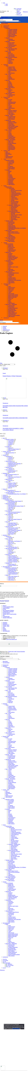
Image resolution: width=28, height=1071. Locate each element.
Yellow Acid (11, 543)
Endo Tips (10, 735)
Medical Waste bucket (13, 295)
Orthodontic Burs (12, 226)
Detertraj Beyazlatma (9, 503)
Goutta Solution (11, 94)
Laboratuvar (6, 317)
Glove (9, 286)
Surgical (10, 174)
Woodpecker (5, 403)
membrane (7, 152)
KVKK (4, 609)
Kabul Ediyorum (16, 1028)
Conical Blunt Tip (15, 195)
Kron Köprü (8, 109)
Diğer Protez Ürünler (12, 524)
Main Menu (5, 661)
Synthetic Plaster (11, 137)
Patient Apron (11, 288)
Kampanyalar (5, 496)
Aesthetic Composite (12, 30)
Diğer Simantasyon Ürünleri (14, 530)
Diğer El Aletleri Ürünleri (13, 449)
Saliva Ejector (11, 293)
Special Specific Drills (13, 211)
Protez (6, 98)
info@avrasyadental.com (11, 639)
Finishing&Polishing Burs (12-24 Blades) (17, 228)
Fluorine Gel (11, 43)
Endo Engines (11, 281)
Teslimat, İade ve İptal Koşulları (9, 614)
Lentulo (9, 82)
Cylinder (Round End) (16, 192)
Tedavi (6, 65)
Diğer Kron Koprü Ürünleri (14, 512)
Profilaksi (10, 144)
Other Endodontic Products (11, 474)
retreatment (10, 86)
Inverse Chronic (11, 225)
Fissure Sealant (11, 42)
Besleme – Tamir (9, 115)
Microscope (10, 269)
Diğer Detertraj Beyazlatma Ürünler (16, 506)
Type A (9, 131)
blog (4, 615)
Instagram (7, 600)
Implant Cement (11, 121)
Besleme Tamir (8, 499)
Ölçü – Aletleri (8, 129)
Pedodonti (7, 41)
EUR (6, 5)
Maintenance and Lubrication (14, 280)
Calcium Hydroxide (12, 70)
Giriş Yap (5, 959)
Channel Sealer (11, 66)
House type (10, 140)
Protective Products (12, 45)
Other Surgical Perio (9, 452)
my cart (4, 961)
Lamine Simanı (11, 125)
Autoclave (10, 253)
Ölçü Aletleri (8, 514)
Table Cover (10, 289)
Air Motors (10, 166)
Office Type (10, 142)
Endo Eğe (7, 80)
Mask (9, 300)
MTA (9, 71)
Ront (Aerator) (11, 223)
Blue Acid (10, 53)
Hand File (10, 89)
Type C (9, 132)
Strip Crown (10, 112)
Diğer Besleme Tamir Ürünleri (14, 501)
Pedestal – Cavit (11, 68)
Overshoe (10, 291)
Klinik (6, 285)
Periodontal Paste (9, 156)
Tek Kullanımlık (7, 283)
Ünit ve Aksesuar (9, 243)
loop (9, 268)
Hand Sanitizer (11, 311)
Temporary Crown (12, 111)
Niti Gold (10, 85)
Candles (10, 106)
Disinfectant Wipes (12, 310)
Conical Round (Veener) (16, 194)
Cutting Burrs (11, 188)
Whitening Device (12, 278)
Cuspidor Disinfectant (13, 308)
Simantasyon (8, 120)
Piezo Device (11, 275)
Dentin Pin (10, 62)
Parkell (4, 373)
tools (5, 159)
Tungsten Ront (11, 222)
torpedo (12, 200)
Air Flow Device (11, 277)
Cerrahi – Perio (7, 150)
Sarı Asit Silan (11, 54)
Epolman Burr (14, 215)
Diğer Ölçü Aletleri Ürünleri (14, 519)
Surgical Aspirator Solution (14, 315)
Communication (6, 616)
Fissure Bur (13, 191)
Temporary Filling (12, 69)
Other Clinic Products (12, 576)
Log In (4, 967)
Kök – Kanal (8, 74)
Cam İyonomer (8, 47)
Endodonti (6, 64)
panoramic (10, 262)
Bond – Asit (8, 51)
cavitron (10, 276)
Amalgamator (11, 274)
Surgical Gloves (11, 287)
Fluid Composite (11, 34)
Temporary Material (12, 110)
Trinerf (9, 91)
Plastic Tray (10, 298)
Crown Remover (11, 178)
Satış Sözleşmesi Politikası (8, 610)
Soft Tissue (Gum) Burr (10, 237)
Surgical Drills (8, 230)
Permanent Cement (12, 127)
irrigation (10, 77)
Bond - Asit (7, 538)
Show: (1, 365)
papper (9, 76)
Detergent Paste (11, 146)
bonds (9, 52)
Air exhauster (11, 161)
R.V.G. (9, 265)
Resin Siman (11, 123)
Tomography (11, 263)
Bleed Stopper (8, 154)
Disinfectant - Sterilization (11, 567)
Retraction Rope (11, 103)
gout (9, 75)
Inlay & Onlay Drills (15, 217)
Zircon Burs (13, 218)
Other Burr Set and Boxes (13, 491)
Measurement (11, 179)
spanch (9, 299)
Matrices (10, 58)
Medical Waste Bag (12, 297)
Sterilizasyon (8, 252)
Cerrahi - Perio (6, 451)
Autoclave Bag (11, 305)
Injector (9, 302)
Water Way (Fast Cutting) (16, 214)
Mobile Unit (10, 246)
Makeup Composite (12, 35)
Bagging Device (11, 255)
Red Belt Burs (14, 207)
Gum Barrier (11, 145)
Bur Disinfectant (11, 309)
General (4, 495)
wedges (10, 60)
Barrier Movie (11, 306)
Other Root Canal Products (14, 476)
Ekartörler (10, 176)
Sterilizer (10, 254)
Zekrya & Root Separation (14, 232)
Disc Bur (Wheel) (14, 201)
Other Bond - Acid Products (14, 541)
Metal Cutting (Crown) (13, 231)
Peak (9, 172)
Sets (9, 165)
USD (4, 2)
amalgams (10, 39)
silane (9, 544)
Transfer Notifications (7, 617)
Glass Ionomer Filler (12, 48)
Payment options (6, 612)
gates (9, 81)
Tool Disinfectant (12, 314)
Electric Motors (11, 167)
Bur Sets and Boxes (9, 240)
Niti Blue (10, 83)
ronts (9, 234)
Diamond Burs (8, 186)
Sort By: (2, 364)
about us (4, 605)
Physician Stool (11, 247)
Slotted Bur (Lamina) (15, 212)
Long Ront (10, 224)
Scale (9, 104)
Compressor (10, 248)
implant (9, 171)
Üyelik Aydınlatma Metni (8, 606)
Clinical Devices (9, 271)
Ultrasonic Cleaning (12, 258)
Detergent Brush (11, 148)
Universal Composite (12, 29)
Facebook (2, 600)
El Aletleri (7, 169)
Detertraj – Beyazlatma (10, 139)
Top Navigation (6, 662)
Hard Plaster (10, 136)
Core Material (11, 59)
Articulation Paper (12, 102)
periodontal (10, 180)
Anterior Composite (12, 31)
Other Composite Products (14, 558)
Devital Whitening (12, 143)
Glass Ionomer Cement (13, 126)
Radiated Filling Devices (13, 272)
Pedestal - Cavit (11, 484)
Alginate (10, 134)
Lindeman (10, 235)
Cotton (9, 292)
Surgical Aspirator (12, 249)
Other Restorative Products (11, 57)
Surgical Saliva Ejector (13, 294)
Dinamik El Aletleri (9, 160)
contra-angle (11, 162)
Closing (9, 133)
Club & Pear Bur (14, 202)
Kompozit (7, 28)
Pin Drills (13, 213)
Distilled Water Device (13, 257)
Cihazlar (5, 242)
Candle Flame (14, 197)
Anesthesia (10, 177)
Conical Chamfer (14, 199)
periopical (10, 264)
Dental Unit (10, 245)
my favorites (5, 960)
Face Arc (10, 105)
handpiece (10, 163)
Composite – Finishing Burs (14, 205)
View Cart (2, 656)
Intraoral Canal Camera (13, 266)
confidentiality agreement (8, 611)
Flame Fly (13, 196)
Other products (11, 36)
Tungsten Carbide (9, 220)
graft (6, 151)
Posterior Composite (12, 33)
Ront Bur (13, 189)
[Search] (19, 659)
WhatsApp (25, 11)
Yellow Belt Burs (14, 206)
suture (6, 155)
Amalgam (7, 37)
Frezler (5, 185)
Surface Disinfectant (12, 312)
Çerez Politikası (6, 608)
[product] (15, 368)
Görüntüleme (8, 260)
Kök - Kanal (8, 475)
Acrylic (9, 100)
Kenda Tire (13, 208)
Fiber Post (10, 63)
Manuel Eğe (8, 88)
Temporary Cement (12, 122)
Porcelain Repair (11, 116)
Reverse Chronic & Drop (16, 190)
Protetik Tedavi (7, 97)
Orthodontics (11, 183)
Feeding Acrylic (11, 117)
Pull (9, 173)
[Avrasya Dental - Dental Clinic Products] (4, 17)
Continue (7, 656)
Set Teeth (10, 99)
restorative (6, 26)
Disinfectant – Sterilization (11, 304)
